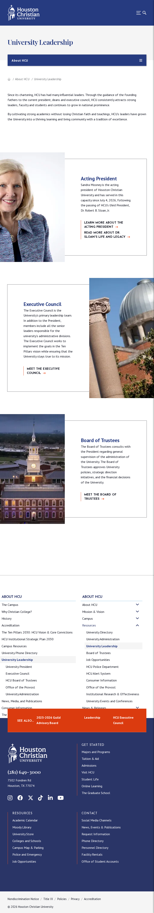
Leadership (92, 717)
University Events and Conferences (109, 701)
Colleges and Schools (26, 841)
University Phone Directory (19, 653)
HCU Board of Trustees (21, 680)
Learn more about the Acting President (103, 225)
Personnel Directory (95, 848)
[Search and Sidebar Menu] (140, 13)
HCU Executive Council (123, 720)
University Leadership (17, 660)
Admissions (89, 765)
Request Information (96, 834)
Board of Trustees (98, 653)
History (6, 618)
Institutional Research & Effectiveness (112, 694)
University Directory (99, 632)
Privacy (75, 899)
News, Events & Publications (101, 827)
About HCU (22, 79)
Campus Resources (14, 646)
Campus (87, 618)
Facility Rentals (92, 854)
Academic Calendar (25, 820)
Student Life (90, 779)
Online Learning (92, 786)
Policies (62, 899)
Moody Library (21, 827)
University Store (23, 834)
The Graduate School (96, 793)
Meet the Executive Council (43, 371)
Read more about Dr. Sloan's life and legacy (105, 235)
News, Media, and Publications (22, 701)
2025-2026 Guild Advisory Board (48, 720)
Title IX (48, 899)
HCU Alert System (98, 673)
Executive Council (17, 673)
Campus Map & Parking (28, 848)
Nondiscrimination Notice (23, 899)
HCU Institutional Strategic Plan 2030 (28, 639)
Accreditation (10, 625)
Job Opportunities (98, 660)
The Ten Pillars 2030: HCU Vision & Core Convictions (37, 632)
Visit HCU (88, 772)
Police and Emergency (27, 854)
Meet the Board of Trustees (100, 496)
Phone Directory (92, 841)
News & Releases (94, 708)
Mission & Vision (93, 612)
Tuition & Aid (90, 759)
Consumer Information (17, 708)
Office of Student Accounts (100, 861)
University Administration (22, 694)
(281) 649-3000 (24, 772)
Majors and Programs (96, 752)
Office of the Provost (20, 687)
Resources (89, 625)
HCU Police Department (102, 667)
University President (19, 667)
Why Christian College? (17, 612)
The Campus (10, 605)
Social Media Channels (96, 820)
